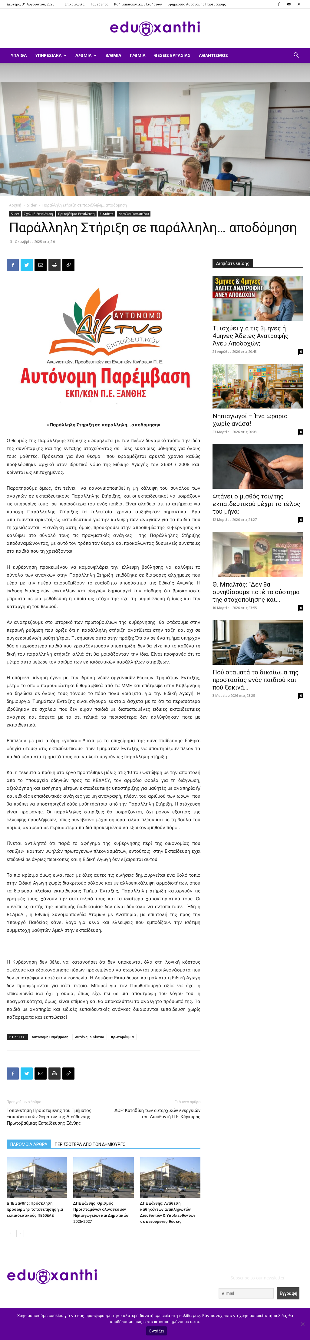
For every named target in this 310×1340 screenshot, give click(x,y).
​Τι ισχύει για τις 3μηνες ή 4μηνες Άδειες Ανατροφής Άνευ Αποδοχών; (251, 336)
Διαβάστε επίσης (232, 263)
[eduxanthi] (155, 29)
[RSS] (298, 4)
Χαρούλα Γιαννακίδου (134, 214)
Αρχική (15, 205)
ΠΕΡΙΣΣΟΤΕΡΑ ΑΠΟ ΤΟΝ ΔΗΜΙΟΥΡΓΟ (90, 1144)
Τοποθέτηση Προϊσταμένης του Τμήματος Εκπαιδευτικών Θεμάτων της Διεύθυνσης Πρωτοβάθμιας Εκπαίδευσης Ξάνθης (49, 1117)
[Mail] (288, 4)
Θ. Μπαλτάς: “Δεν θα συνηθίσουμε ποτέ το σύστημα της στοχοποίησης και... (256, 592)
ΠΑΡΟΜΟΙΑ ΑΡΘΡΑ (29, 1144)
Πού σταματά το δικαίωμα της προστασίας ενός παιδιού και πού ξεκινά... (255, 680)
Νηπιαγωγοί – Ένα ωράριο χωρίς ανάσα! (250, 419)
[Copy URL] (68, 265)
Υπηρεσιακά (48, 55)
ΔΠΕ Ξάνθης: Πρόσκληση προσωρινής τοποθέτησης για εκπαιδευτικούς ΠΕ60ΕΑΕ (35, 1209)
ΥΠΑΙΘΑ (19, 55)
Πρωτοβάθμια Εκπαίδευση (76, 214)
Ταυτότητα (99, 4)
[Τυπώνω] (54, 265)
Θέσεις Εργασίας (172, 55)
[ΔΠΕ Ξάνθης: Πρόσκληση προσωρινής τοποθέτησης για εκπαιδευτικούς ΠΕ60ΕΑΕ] (37, 1177)
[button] (296, 56)
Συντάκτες (107, 214)
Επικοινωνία (74, 4)
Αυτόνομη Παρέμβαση (50, 1036)
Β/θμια (113, 55)
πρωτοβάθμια (122, 1036)
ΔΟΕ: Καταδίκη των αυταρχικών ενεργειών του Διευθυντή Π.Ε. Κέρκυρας (157, 1114)
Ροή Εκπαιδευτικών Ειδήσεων (138, 4)
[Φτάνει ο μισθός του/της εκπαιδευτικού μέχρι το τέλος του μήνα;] (258, 466)
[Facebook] (278, 4)
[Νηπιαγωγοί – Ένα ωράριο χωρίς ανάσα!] (258, 386)
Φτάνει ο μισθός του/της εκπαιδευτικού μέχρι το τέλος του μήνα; (256, 504)
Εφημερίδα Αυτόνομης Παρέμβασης (196, 4)
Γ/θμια (138, 55)
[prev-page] (10, 1233)
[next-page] (20, 1233)
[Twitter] (27, 265)
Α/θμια (83, 55)
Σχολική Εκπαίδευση (38, 214)
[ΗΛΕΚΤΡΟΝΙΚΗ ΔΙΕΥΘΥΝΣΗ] (41, 265)
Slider (32, 205)
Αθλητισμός (213, 55)
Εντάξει (156, 1330)
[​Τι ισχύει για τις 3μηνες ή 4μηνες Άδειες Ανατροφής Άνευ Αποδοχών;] (258, 298)
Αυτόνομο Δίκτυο (89, 1036)
